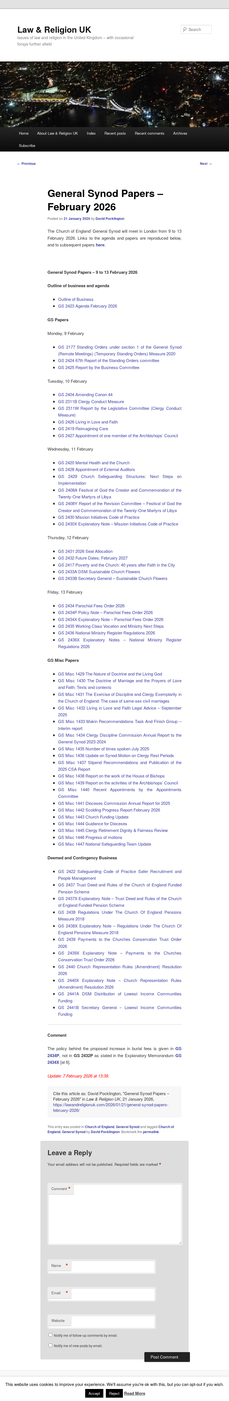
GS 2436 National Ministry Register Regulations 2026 (106, 633)
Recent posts (115, 133)
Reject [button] (114, 1393)
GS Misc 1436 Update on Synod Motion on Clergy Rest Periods (116, 755)
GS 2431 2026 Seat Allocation (85, 551)
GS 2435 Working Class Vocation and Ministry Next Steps (111, 626)
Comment (61, 1188)
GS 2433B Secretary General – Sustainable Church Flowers (113, 578)
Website (58, 1320)
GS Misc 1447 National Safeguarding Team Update (104, 844)
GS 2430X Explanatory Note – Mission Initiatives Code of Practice (118, 524)
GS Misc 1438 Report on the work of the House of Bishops (111, 776)
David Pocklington (110, 218)
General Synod (127, 1126)
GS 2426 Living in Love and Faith (88, 422)
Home (23, 133)
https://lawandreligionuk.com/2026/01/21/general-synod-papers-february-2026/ (110, 1107)
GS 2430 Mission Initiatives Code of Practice (98, 517)
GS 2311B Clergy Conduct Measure (91, 401)
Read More (134, 1393)
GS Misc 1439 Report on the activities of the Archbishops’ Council (118, 783)
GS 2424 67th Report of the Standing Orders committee (108, 360)
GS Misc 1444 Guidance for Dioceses (92, 823)
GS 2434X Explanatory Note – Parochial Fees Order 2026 (110, 619)
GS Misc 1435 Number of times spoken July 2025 (103, 748)
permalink (151, 1131)
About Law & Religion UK (57, 133)
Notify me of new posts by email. (78, 1345)
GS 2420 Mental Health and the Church (94, 462)
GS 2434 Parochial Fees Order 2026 (91, 605)
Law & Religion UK (54, 29)
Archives (180, 133)
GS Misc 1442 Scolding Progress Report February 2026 (109, 810)
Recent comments (149, 133)
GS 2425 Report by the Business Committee (98, 367)
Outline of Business (76, 299)
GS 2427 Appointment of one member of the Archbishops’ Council (118, 435)
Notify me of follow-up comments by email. (86, 1335)
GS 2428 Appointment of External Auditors (96, 469)
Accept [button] (94, 1393)
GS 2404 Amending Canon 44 (85, 394)
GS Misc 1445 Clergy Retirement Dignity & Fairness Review (113, 830)
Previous (26, 163)
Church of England (99, 1126)
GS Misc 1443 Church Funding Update (93, 817)
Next (206, 163)
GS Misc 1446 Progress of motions (90, 837)
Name (59, 1265)
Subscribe (27, 145)
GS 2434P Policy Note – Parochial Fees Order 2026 (105, 612)
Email (59, 1292)
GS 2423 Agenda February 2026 (87, 306)
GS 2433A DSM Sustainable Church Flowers (99, 571)
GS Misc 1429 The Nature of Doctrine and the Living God (110, 674)
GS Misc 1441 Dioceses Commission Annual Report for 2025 (114, 803)
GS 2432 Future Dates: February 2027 (93, 558)
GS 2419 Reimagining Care (83, 428)
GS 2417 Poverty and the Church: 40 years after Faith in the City (116, 565)
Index (91, 133)
